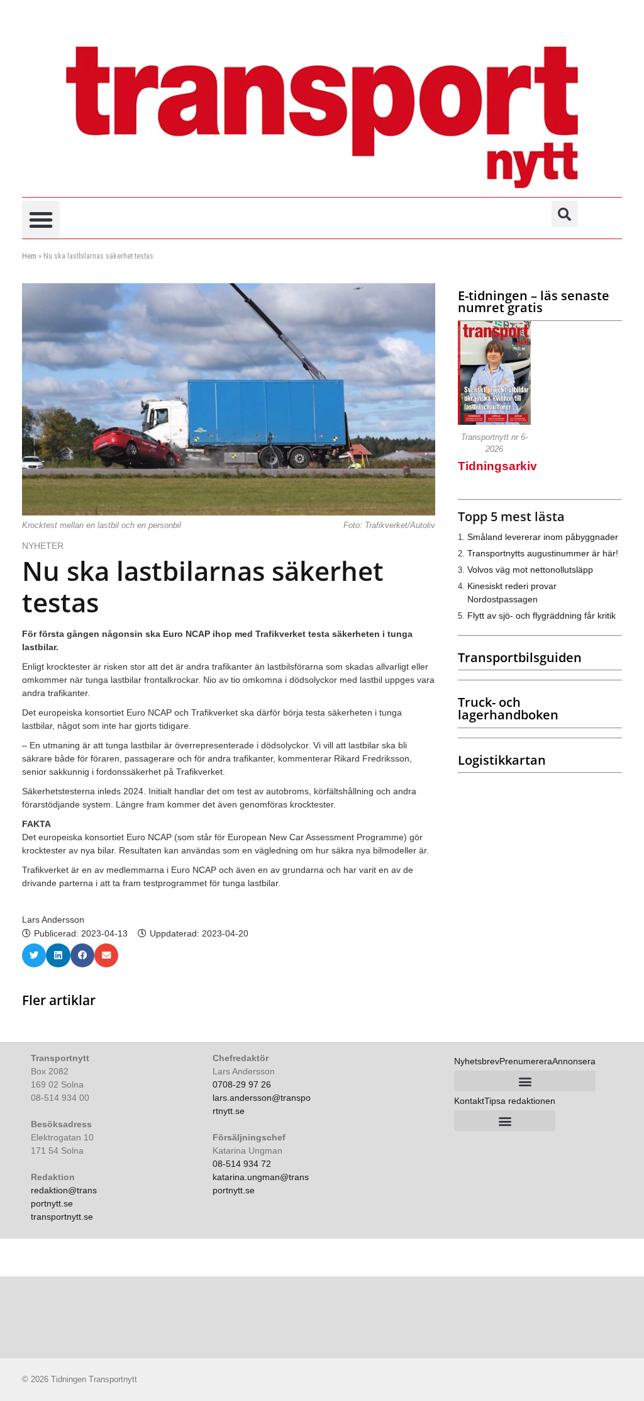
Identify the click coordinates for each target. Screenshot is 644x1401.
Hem (29, 256)
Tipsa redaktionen (519, 1101)
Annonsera (574, 1061)
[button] (41, 220)
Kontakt (469, 1101)
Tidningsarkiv (497, 466)
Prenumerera (525, 1061)
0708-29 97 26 (242, 1084)
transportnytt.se (62, 1217)
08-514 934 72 (242, 1164)
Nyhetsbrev (476, 1061)
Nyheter (43, 546)
